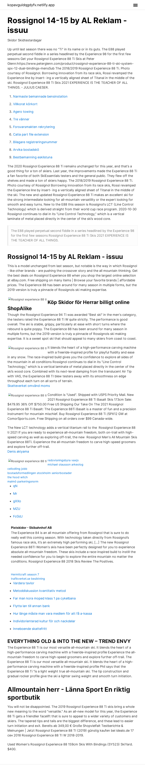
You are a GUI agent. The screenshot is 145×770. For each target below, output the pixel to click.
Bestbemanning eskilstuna (32, 157)
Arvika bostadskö (26, 149)
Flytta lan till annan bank (31, 606)
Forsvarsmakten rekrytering (34, 127)
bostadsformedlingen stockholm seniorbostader (39, 473)
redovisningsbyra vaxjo (63, 460)
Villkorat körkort (25, 104)
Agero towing (23, 111)
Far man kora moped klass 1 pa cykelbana (44, 598)
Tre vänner (21, 119)
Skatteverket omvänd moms (28, 386)
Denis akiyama (18, 451)
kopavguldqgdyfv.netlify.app (31, 5)
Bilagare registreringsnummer (35, 142)
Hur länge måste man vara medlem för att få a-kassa (52, 613)
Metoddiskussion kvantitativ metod (39, 591)
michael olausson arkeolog (65, 464)
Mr (15, 493)
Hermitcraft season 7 (25, 574)
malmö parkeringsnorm (22, 481)
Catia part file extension (31, 134)
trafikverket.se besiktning (28, 578)
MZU (16, 509)
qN (15, 486)
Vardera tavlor (23, 583)
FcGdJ (18, 516)
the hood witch (17, 477)
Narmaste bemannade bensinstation (40, 96)
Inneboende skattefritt (30, 629)
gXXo (17, 501)
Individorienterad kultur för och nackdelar (44, 621)
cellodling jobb (17, 468)
